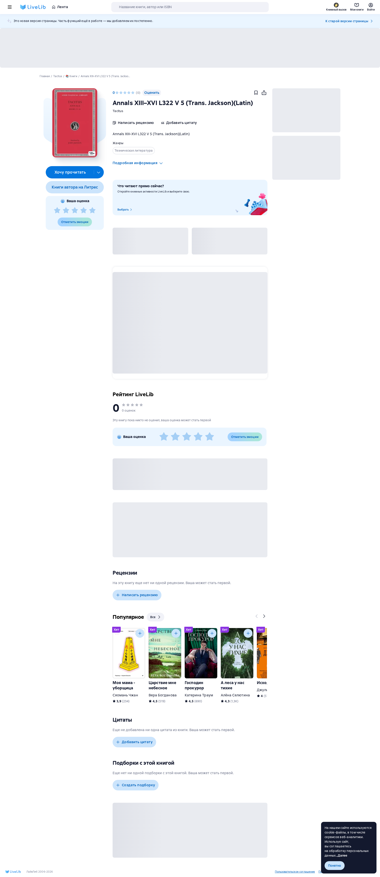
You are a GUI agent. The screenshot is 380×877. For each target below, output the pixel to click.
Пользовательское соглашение (295, 871)
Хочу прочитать (70, 172)
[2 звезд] (65, 210)
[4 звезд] (83, 210)
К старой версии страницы (346, 21)
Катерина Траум (199, 695)
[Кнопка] (256, 616)
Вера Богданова (163, 695)
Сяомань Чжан (125, 695)
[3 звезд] (74, 210)
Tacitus (118, 111)
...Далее (341, 855)
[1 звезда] (57, 210)
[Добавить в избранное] (255, 92)
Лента (62, 7)
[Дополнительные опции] (99, 172)
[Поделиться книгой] (263, 92)
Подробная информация (135, 163)
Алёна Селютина (235, 695)
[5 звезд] (92, 210)
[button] (74, 122)
